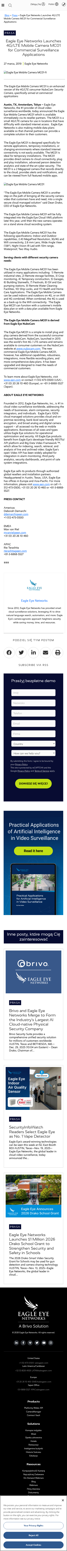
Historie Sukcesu (33, 1452)
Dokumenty (33, 1492)
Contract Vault (33, 1415)
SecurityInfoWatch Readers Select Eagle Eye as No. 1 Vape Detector (32, 1131)
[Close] (63, 1500)
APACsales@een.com (40, 1389)
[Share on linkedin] (33, 652)
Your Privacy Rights (33, 1525)
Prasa (15, 15)
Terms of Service (42, 771)
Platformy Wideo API (33, 1408)
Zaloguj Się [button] (35, 4)
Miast (33, 1434)
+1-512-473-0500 (26, 1363)
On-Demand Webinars (34, 1478)
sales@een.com (41, 1363)
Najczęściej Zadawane (33, 1474)
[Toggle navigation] (10, 5)
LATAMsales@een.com (42, 1370)
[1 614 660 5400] (64, 4)
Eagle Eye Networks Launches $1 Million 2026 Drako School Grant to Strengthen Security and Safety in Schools (32, 1244)
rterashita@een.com (15, 551)
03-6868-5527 (24, 1389)
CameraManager (33, 1412)
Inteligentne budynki (33, 1448)
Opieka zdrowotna (33, 1437)
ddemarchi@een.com (16, 514)
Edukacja (33, 1456)
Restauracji (33, 1445)
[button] (51, 4)
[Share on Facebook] (9, 652)
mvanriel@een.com (15, 532)
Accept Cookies (33, 1545)
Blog (7, 15)
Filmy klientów (33, 1489)
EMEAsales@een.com (41, 1382)
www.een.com (12, 380)
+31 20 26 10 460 (23, 1382)
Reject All (33, 1535)
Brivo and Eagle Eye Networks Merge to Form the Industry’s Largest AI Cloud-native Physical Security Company (32, 1020)
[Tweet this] (21, 652)
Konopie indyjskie (33, 1430)
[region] (33, 1523)
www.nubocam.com (28, 348)
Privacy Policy (21, 764)
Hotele (34, 1441)
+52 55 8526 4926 (23, 1370)
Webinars (33, 1485)
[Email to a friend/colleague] (45, 652)
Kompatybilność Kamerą (33, 1471)
